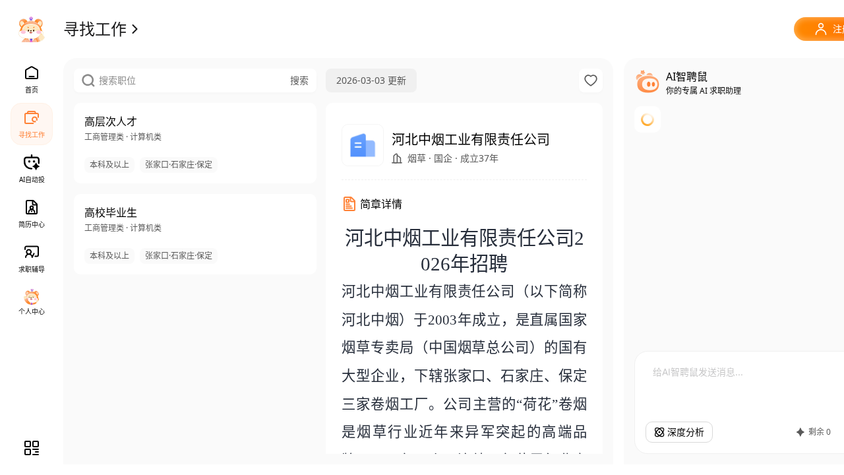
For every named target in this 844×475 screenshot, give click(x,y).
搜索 (299, 80)
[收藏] (591, 80)
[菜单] (31, 448)
